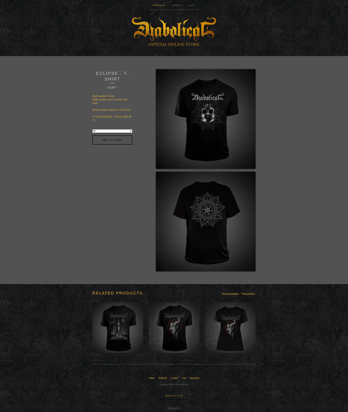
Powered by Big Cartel (174, 408)
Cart (192, 5)
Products (159, 5)
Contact (177, 5)
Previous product (230, 293)
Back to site (174, 396)
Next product (248, 293)
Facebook (194, 378)
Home (152, 378)
